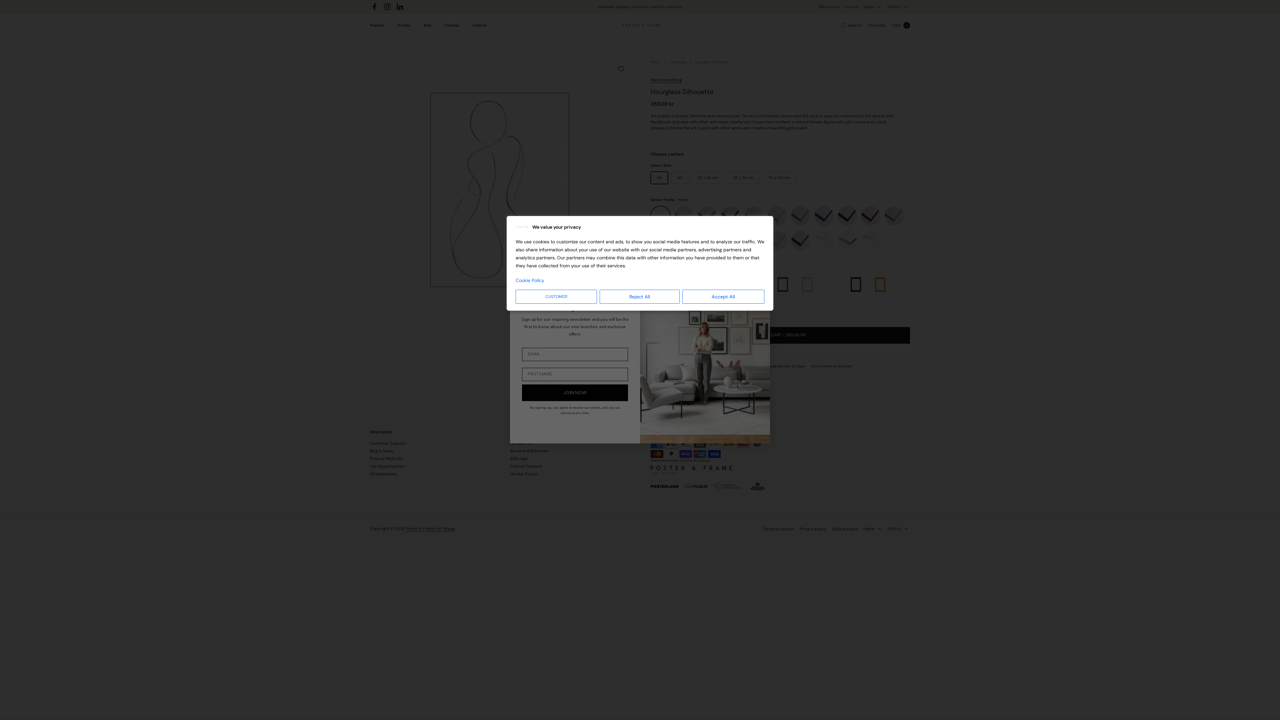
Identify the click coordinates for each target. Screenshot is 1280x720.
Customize (556, 296)
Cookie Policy (530, 280)
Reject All (639, 297)
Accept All (723, 297)
